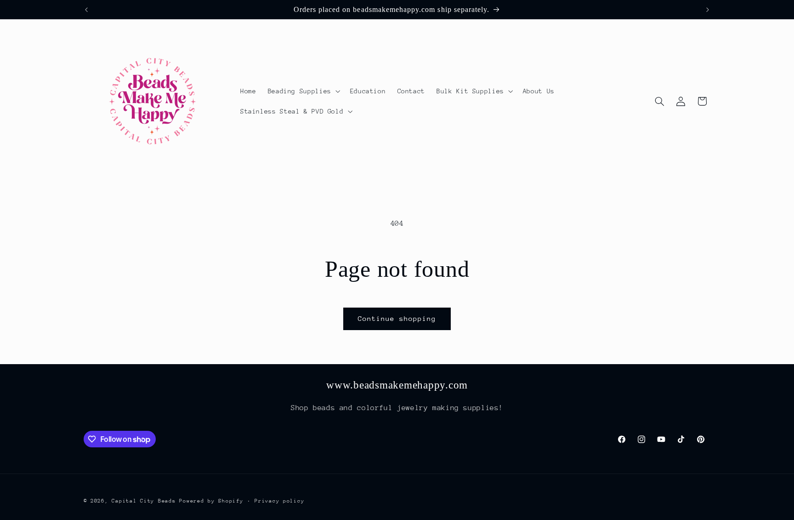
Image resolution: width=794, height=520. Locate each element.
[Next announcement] (708, 9)
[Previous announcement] (86, 9)
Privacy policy (279, 500)
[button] (303, 91)
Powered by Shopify (211, 500)
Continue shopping (397, 318)
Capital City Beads (144, 500)
